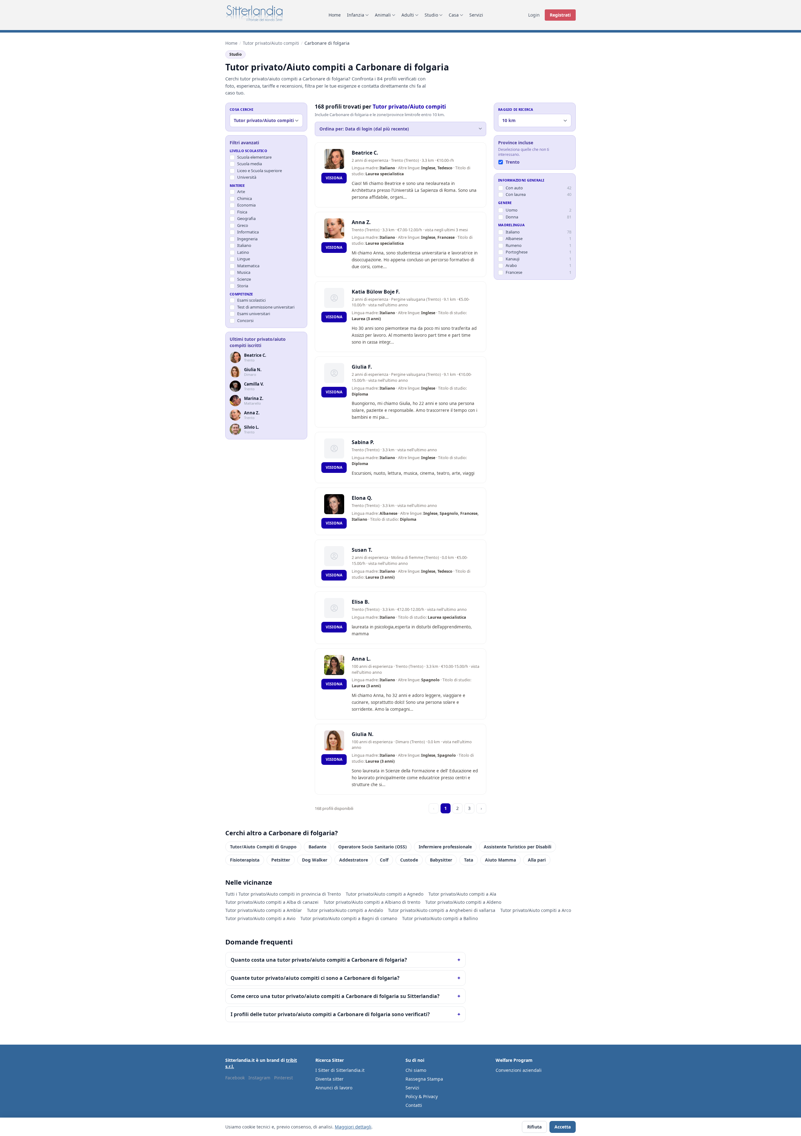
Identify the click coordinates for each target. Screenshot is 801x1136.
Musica (243, 272)
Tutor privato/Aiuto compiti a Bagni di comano (348, 918)
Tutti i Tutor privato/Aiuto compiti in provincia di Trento (283, 894)
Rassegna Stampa (424, 1079)
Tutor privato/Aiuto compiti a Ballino (440, 918)
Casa (454, 15)
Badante (317, 847)
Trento (512, 162)
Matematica (248, 266)
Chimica (244, 198)
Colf (384, 860)
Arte (241, 191)
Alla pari (537, 860)
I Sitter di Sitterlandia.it (340, 1070)
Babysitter (441, 860)
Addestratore (353, 860)
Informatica (248, 232)
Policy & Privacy (422, 1096)
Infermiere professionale (445, 847)
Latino (243, 252)
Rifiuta (534, 1127)
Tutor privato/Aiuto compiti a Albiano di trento (372, 902)
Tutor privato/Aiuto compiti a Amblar (263, 910)
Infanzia (355, 15)
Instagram (259, 1078)
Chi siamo (416, 1070)
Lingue (243, 259)
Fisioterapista (244, 860)
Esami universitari (253, 313)
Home (335, 15)
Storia (242, 286)
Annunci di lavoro (333, 1088)
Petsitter (280, 860)
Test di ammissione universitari (265, 307)
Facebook (235, 1078)
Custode (409, 860)
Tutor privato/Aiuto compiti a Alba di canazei (272, 902)
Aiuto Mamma (500, 860)
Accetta (562, 1127)
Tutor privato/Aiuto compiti (271, 43)
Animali (383, 15)
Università (246, 177)
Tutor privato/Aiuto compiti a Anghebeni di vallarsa (441, 910)
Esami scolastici (251, 300)
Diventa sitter (329, 1079)
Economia (246, 205)
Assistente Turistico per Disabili (517, 847)
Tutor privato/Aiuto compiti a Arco (535, 910)
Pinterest (283, 1078)
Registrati (560, 15)
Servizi (476, 15)
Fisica (242, 212)
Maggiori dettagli (353, 1127)
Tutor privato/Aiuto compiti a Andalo (345, 910)
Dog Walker (314, 860)
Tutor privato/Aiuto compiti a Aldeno (463, 902)
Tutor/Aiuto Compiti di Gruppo (263, 847)
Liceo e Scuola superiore (259, 170)
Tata (468, 860)
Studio (431, 15)
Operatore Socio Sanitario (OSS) (372, 847)
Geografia (246, 218)
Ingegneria (247, 239)
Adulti (407, 15)
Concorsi (245, 320)
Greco (242, 225)
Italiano (244, 245)
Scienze (244, 279)
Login (534, 15)
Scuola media (249, 163)
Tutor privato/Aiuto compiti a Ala (462, 894)
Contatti (414, 1105)
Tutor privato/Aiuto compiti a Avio (260, 918)
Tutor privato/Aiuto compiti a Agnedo (384, 894)
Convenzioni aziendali (519, 1070)
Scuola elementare (254, 157)
